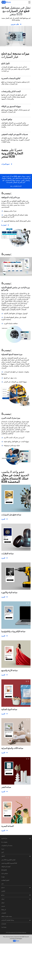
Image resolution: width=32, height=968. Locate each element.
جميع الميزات (5, 164)
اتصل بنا (3, 225)
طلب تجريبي (15, 24)
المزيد (3, 519)
